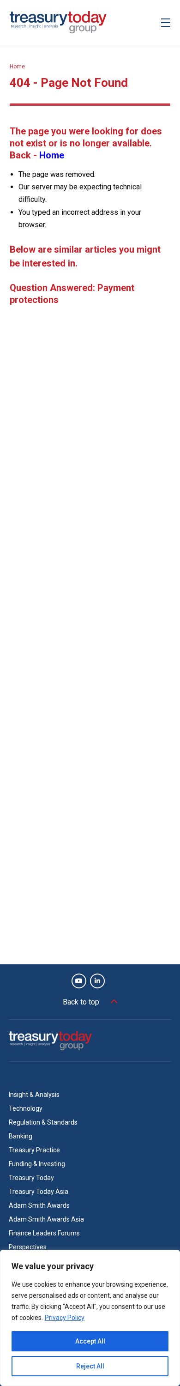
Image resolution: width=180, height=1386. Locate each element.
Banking (20, 1136)
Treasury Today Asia (38, 1191)
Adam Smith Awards (39, 1205)
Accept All (90, 1341)
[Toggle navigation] (165, 22)
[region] (90, 1318)
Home (17, 66)
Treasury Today (31, 1177)
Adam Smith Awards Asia (46, 1219)
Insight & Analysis (34, 1094)
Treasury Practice (34, 1150)
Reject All (90, 1366)
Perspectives (28, 1247)
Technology (25, 1108)
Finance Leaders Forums (44, 1233)
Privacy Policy (64, 1317)
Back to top (81, 1002)
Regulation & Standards (43, 1122)
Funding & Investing (37, 1164)
